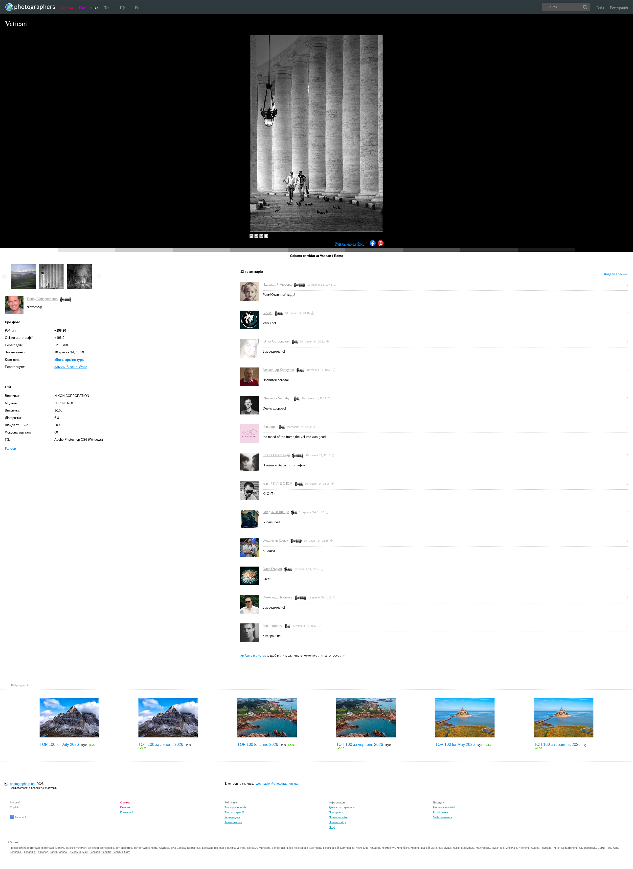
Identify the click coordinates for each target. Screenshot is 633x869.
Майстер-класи (442, 817)
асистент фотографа (101, 847)
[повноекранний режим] (266, 236)
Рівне (556, 847)
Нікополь (524, 847)
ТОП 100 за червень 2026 (359, 744)
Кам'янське (347, 847)
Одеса (535, 847)
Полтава (546, 847)
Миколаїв (511, 847)
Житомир (264, 847)
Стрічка (66, 7)
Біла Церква (178, 847)
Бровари (207, 847)
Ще (123, 7)
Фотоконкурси (233, 822)
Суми (601, 847)
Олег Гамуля (272, 569)
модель (60, 847)
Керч (359, 847)
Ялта (127, 851)
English (14, 807)
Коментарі (126, 812)
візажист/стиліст (76, 847)
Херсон (63, 851)
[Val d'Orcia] (23, 266)
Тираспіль (30, 851)
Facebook (20, 817)
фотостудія (141, 847)
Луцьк (448, 847)
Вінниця (219, 847)
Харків (54, 851)
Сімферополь (587, 847)
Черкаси (95, 851)
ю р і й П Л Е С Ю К (277, 483)
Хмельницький (79, 851)
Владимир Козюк (275, 540)
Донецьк (252, 847)
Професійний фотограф (25, 847)
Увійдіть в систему (254, 655)
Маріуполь (467, 847)
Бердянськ (194, 847)
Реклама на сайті (443, 807)
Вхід (600, 7)
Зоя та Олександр (276, 455)
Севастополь (569, 847)
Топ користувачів (235, 807)
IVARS (267, 313)
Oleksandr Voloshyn (277, 398)
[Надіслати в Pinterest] (381, 245)
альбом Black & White (70, 367)
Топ (108, 7)
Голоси (10, 448)
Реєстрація (619, 7)
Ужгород (43, 851)
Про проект (336, 812)
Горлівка (230, 847)
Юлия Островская (276, 341)
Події (332, 827)
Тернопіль (16, 851)
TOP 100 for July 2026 (59, 744)
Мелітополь (483, 847)
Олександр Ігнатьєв (278, 597)
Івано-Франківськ (297, 847)
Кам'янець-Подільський (324, 847)
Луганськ (437, 847)
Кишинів (375, 847)
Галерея (88, 7)
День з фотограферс (342, 807)
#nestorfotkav (272, 626)
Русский (15, 802)
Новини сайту (337, 822)
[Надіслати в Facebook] (373, 245)
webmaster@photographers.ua (277, 783)
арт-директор (123, 847)
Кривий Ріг (403, 847)
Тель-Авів (612, 847)
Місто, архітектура (69, 360)
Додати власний (616, 274)
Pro (137, 7)
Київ (365, 847)
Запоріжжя (278, 847)
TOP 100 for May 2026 (455, 744)
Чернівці (118, 851)
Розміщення (440, 812)
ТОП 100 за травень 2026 (557, 744)
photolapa (269, 427)
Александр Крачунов (278, 370)
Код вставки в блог (349, 243)
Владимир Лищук (276, 512)
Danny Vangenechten (42, 299)
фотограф (47, 847)
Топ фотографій (234, 812)
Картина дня (232, 817)
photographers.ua (22, 784)
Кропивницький (420, 847)
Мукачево (498, 847)
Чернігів (106, 851)
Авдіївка (164, 847)
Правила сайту (338, 817)
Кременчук (388, 847)
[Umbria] (79, 266)
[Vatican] (51, 266)
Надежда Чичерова (277, 284)
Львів (456, 847)
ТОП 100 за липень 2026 (160, 744)
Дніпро (241, 847)
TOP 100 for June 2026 (257, 744)
